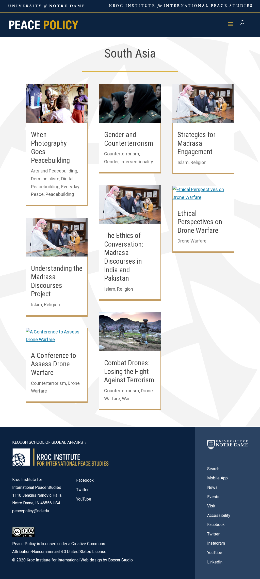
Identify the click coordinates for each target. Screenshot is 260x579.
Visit (211, 506)
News (212, 487)
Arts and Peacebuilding (54, 170)
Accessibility (218, 515)
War (126, 398)
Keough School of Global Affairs (47, 442)
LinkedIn (214, 562)
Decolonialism (45, 178)
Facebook (85, 480)
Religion (52, 304)
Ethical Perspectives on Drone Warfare (199, 222)
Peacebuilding (59, 194)
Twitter (82, 489)
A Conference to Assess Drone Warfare (53, 364)
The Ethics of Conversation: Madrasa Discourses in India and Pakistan (123, 256)
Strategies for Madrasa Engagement (196, 143)
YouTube (83, 499)
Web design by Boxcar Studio (106, 560)
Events (213, 496)
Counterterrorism (48, 383)
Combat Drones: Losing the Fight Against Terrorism (129, 371)
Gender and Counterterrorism (128, 138)
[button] (230, 27)
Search (213, 468)
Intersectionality (136, 161)
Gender (111, 161)
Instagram (216, 543)
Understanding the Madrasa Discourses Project (57, 281)
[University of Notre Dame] (227, 447)
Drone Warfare (191, 241)
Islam (36, 304)
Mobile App (217, 478)
